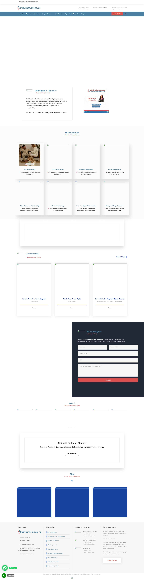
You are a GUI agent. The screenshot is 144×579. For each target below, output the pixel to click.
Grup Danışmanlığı (53, 557)
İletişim (83, 14)
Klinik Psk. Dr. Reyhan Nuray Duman (109, 299)
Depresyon (35, 512)
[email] (121, 2)
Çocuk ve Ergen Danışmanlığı (55, 553)
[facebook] (124, 2)
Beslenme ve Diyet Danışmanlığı (56, 536)
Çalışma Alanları (46, 14)
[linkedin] (35, 312)
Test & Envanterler (74, 14)
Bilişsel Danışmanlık (72, 512)
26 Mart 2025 (87, 533)
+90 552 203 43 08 (25, 537)
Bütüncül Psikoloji (89, 535)
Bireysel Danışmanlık (53, 540)
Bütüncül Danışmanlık (110, 512)
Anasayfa (21, 14)
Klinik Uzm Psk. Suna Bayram (34, 299)
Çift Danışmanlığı (52, 545)
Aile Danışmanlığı (52, 532)
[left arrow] (71, 480)
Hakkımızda (37, 14)
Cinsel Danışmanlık (53, 549)
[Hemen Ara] (4, 575)
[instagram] (126, 2)
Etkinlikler (28, 14)
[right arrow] (72, 480)
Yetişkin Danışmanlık (53, 566)
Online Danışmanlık (53, 561)
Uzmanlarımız (58, 14)
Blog (66, 14)
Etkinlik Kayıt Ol (117, 13)
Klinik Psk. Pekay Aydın (72, 299)
